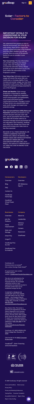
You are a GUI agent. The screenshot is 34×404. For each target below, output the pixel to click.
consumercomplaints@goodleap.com (16, 304)
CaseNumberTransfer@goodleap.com (21, 274)
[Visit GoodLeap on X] (16, 167)
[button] (28, 399)
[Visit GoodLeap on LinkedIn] (21, 167)
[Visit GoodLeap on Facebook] (11, 167)
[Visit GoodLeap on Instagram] (26, 167)
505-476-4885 (17, 321)
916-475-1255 (9, 302)
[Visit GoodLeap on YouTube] (6, 167)
